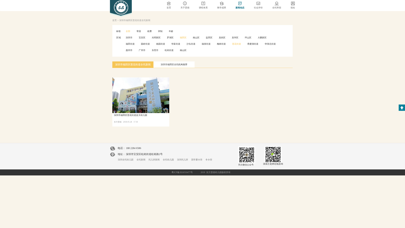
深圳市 (129, 37)
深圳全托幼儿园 (125, 159)
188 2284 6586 (133, 148)
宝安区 (142, 37)
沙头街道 (191, 44)
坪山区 (248, 37)
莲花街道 (236, 44)
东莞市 (155, 50)
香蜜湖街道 (252, 44)
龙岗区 (222, 37)
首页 (114, 20)
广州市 (142, 50)
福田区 (183, 37)
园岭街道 (145, 44)
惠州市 (129, 50)
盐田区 (209, 37)
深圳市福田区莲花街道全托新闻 (134, 20)
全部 (128, 31)
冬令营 (209, 159)
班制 (160, 31)
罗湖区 (170, 37)
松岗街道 (169, 50)
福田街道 (130, 44)
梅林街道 (221, 44)
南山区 (196, 37)
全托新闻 (141, 159)
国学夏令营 (196, 159)
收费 (149, 31)
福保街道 (206, 44)
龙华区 (235, 37)
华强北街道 (270, 44)
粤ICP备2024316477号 (182, 172)
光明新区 (156, 37)
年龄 (171, 31)
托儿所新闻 (154, 159)
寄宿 (139, 31)
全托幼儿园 (168, 159)
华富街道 (175, 44)
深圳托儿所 (182, 159)
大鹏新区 (262, 37)
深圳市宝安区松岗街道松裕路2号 (144, 154)
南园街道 (160, 44)
